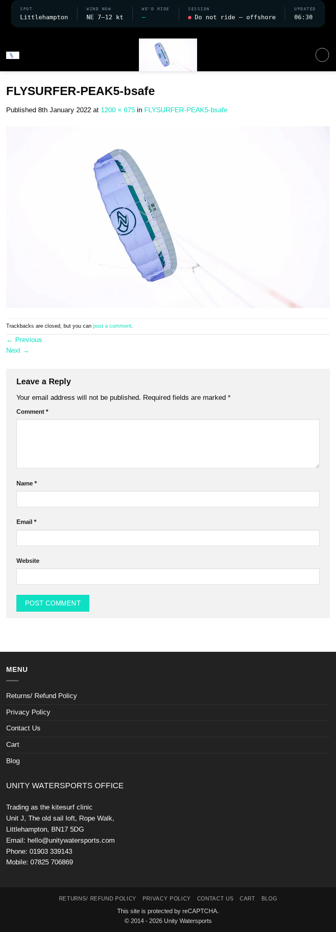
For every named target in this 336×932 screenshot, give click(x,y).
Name (26, 483)
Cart (12, 744)
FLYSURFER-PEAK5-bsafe (185, 110)
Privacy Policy (28, 712)
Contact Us (23, 728)
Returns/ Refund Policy (41, 696)
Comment (32, 411)
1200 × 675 (118, 110)
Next (18, 350)
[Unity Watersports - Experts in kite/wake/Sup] (168, 55)
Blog (13, 761)
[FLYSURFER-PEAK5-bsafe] (168, 216)
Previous (24, 340)
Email (26, 521)
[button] (168, 32)
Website (27, 560)
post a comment (112, 326)
